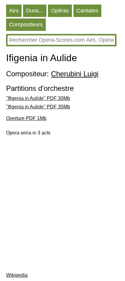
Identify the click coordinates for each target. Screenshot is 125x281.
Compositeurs (26, 24)
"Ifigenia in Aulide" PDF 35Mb (38, 106)
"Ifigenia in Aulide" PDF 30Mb (38, 98)
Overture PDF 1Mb (26, 118)
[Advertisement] (62, 204)
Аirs (14, 11)
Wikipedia (17, 275)
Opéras (60, 11)
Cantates (87, 11)
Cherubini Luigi (74, 74)
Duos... (34, 11)
